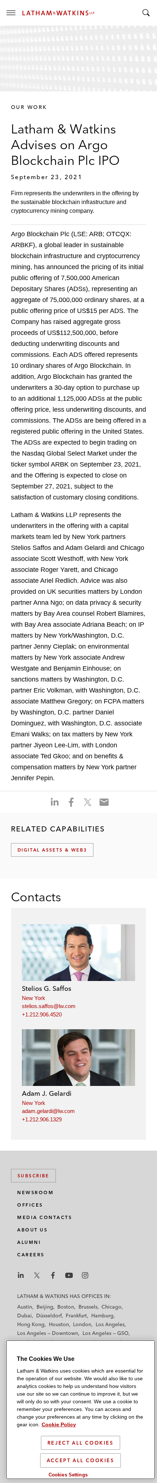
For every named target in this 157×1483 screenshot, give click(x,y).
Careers (31, 1254)
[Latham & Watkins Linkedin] (20, 1275)
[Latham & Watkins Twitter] (36, 1275)
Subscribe (33, 1175)
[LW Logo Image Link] (58, 13)
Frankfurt (76, 1315)
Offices (30, 1205)
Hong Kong (31, 1324)
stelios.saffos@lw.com (49, 1006)
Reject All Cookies (80, 1443)
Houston (59, 1324)
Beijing (45, 1306)
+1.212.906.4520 (42, 1014)
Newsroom (35, 1192)
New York (33, 998)
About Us (32, 1230)
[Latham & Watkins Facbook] (52, 1275)
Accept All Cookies (80, 1460)
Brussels (87, 1306)
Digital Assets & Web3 (52, 850)
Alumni (29, 1242)
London (82, 1324)
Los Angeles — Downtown (47, 1333)
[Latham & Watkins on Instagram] (85, 1275)
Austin (24, 1306)
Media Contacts (44, 1217)
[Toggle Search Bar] (146, 12)
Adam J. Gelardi (47, 1093)
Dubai (24, 1315)
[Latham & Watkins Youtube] (69, 1275)
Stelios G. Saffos (46, 988)
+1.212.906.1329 (42, 1119)
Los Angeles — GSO (106, 1333)
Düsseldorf (49, 1315)
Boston (65, 1306)
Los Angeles (110, 1324)
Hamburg (102, 1315)
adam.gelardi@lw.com (48, 1111)
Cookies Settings (68, 1475)
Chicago (112, 1306)
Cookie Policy (59, 1424)
